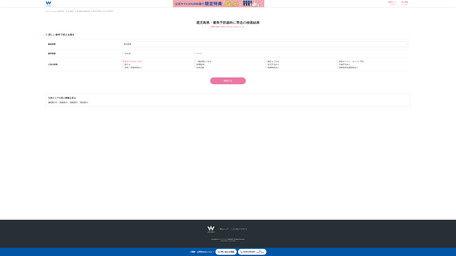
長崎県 (73, 102)
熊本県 (83, 102)
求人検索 (70, 11)
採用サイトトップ (392, 3)
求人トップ (224, 229)
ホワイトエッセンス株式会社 (55, 11)
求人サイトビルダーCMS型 (230, 240)
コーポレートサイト (239, 229)
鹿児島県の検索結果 (83, 11)
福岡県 (51, 102)
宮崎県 (62, 102)
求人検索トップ (404, 3)
